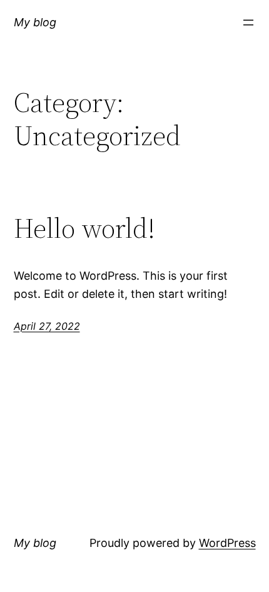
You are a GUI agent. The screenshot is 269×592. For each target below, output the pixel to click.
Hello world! (84, 229)
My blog (35, 22)
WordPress (227, 542)
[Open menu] (248, 22)
